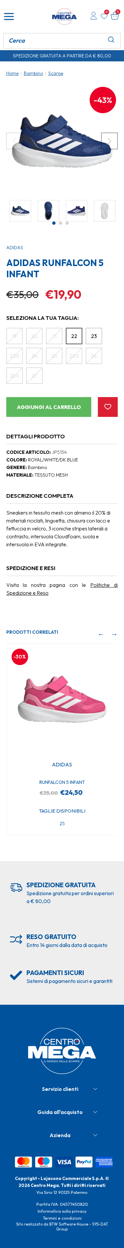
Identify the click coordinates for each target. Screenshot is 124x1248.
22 (74, 336)
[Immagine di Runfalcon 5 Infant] (62, 141)
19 (14, 336)
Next (109, 141)
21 (54, 336)
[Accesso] (93, 16)
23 (94, 336)
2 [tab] (60, 223)
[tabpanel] (20, 210)
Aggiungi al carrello (49, 407)
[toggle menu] (9, 16)
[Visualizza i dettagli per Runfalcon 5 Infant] (62, 699)
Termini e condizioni (62, 1218)
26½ (14, 375)
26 (94, 356)
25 (54, 356)
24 (34, 356)
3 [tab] (67, 223)
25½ (74, 356)
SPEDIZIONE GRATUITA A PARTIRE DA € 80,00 (62, 56)
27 (34, 375)
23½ (14, 356)
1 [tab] (54, 223)
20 (34, 336)
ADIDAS (14, 248)
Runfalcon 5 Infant (62, 782)
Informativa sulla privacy (62, 1211)
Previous (14, 141)
